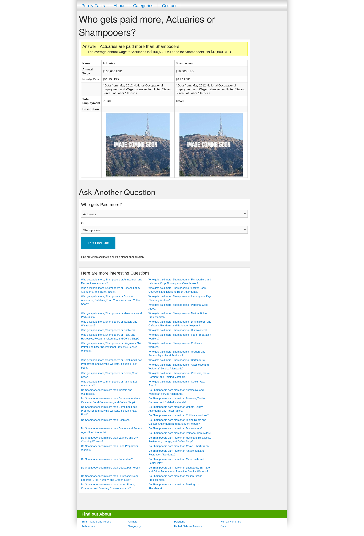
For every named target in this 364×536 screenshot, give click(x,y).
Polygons (179, 521)
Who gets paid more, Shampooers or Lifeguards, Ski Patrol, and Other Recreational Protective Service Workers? (111, 347)
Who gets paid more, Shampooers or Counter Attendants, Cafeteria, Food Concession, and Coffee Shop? (111, 300)
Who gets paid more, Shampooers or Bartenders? (177, 360)
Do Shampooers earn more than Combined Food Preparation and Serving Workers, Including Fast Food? (109, 410)
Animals (132, 521)
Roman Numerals (231, 521)
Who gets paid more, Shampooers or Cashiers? (108, 330)
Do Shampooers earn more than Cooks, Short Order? (179, 446)
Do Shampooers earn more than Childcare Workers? (179, 415)
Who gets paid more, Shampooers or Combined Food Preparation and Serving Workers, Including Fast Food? (111, 364)
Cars (223, 526)
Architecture (88, 526)
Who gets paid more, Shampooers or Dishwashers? (178, 330)
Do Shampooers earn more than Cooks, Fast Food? (110, 467)
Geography (134, 526)
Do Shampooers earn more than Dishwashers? (175, 428)
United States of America (188, 526)
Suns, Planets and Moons (96, 521)
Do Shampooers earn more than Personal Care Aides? (180, 433)
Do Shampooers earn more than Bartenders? (107, 459)
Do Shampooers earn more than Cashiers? (105, 420)
